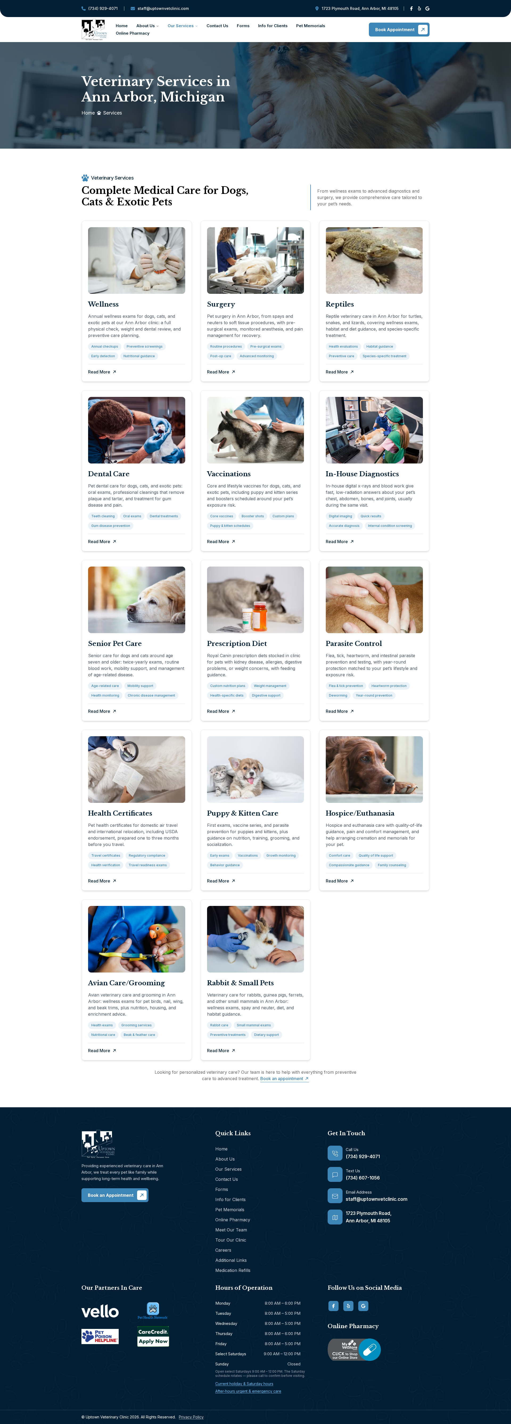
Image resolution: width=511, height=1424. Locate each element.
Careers (223, 1250)
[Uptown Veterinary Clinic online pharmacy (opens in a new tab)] (379, 1349)
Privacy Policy (191, 1417)
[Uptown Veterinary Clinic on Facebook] (411, 8)
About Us (145, 25)
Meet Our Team (231, 1229)
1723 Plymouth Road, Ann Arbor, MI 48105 (360, 8)
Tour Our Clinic (230, 1240)
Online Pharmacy (133, 33)
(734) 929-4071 (99, 9)
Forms (243, 25)
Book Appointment (395, 29)
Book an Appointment (111, 1195)
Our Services (181, 25)
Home (122, 25)
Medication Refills (232, 1270)
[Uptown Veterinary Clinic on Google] (427, 8)
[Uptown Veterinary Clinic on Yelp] (419, 8)
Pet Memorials (310, 25)
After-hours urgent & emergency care (248, 1391)
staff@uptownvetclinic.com (160, 9)
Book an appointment (281, 1078)
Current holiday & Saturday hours (244, 1383)
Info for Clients (273, 25)
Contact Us (217, 25)
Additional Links (231, 1260)
